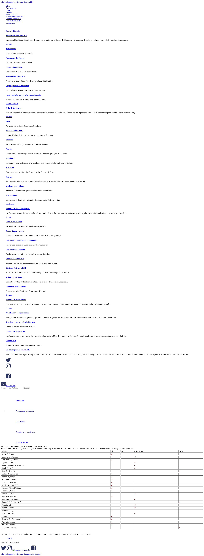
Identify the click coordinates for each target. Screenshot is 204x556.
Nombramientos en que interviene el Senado (23, 95)
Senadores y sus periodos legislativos (20, 322)
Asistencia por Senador (15, 231)
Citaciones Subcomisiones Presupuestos (21, 240)
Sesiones (9, 177)
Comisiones (10, 204)
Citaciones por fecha (14, 222)
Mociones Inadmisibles (15, 186)
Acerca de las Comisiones (18, 208)
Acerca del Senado (13, 31)
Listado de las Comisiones (16, 286)
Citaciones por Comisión (15, 249)
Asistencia (10, 168)
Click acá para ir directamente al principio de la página (21, 554)
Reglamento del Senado (15, 58)
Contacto (9, 538)
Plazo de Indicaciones (14, 131)
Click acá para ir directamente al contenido (17, 2)
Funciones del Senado (16, 35)
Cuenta (9, 149)
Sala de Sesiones (12, 104)
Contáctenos (10, 386)
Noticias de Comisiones (15, 259)
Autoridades (11, 49)
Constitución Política (14, 67)
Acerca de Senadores (16, 299)
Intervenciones (11, 195)
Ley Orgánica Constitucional (17, 86)
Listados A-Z (11, 341)
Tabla (8, 121)
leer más (9, 44)
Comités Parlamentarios (15, 331)
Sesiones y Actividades (14, 277)
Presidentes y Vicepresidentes (17, 313)
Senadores (9, 295)
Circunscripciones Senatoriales (18, 350)
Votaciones (10, 158)
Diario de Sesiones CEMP (16, 268)
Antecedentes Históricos (15, 76)
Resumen (9, 140)
